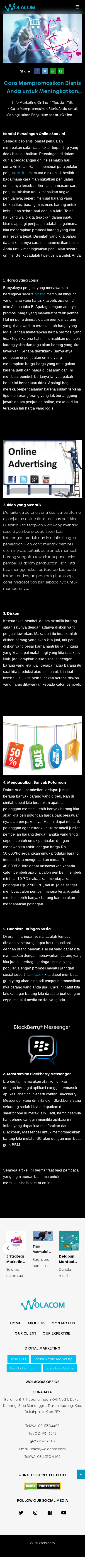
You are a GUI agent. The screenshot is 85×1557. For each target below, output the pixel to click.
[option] (16, 1256)
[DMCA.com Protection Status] (42, 1486)
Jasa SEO (18, 1359)
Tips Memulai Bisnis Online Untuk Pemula (41, 1249)
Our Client (25, 1333)
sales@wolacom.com (48, 1448)
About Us (36, 1323)
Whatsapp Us (44, 1441)
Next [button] (77, 1248)
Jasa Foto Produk (24, 1368)
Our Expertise (56, 1333)
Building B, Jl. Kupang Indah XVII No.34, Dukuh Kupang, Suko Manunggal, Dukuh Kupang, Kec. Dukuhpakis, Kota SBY (42, 1405)
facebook (35, 974)
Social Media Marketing (53, 1359)
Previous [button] (7, 1248)
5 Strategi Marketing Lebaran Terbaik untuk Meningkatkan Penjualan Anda (16, 1259)
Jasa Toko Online (60, 1368)
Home (15, 1323)
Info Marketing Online (30, 102)
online (22, 173)
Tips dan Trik (62, 102)
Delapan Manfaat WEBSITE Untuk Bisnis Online (67, 1259)
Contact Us (63, 1323)
